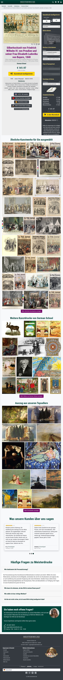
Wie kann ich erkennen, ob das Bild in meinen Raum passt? (22, 588)
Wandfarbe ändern (22, 102)
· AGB (4, 654)
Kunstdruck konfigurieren (23, 74)
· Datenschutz (6, 656)
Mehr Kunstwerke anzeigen (31, 510)
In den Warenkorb (52, 115)
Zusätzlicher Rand (46, 24)
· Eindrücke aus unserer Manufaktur (31, 656)
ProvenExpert (11, 546)
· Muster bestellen (27, 660)
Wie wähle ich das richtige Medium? (15, 594)
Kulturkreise (17, 6)
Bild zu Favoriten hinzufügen (22, 98)
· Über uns (5, 662)
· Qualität (25, 654)
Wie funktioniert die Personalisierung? (16, 569)
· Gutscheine (25, 658)
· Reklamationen (6, 660)
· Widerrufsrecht (6, 658)
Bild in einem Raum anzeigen (22, 105)
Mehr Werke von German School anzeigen (31, 396)
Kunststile (10, 6)
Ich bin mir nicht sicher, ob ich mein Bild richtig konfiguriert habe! (24, 599)
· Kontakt (5, 650)
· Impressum (5, 652)
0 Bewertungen (24, 109)
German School (24, 6)
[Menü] (2, 2)
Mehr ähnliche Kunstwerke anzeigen (31, 311)
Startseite (4, 6)
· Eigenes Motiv (26, 650)
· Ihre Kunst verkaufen (28, 652)
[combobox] (51, 26)
